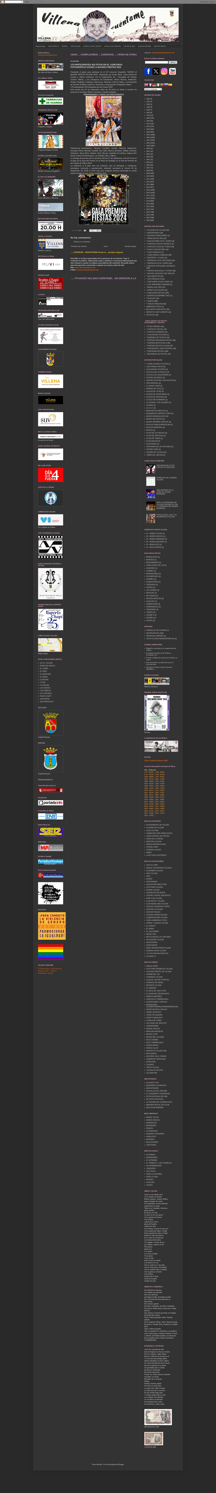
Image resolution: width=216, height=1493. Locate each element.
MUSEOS (65, 46)
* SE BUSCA (151, 298)
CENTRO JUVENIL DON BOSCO (158, 895)
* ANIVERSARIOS (153, 233)
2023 (148, 212)
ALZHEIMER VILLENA (154, 871)
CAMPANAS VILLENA (154, 977)
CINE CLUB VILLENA (154, 898)
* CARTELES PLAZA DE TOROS (158, 247)
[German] (154, 85)
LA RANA (149, 405)
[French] (150, 85)
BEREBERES (151, 1125)
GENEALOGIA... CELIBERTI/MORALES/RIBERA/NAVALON (162, 1006)
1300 (148, 104)
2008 (148, 171)
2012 (148, 182)
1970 (148, 140)
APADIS (149, 879)
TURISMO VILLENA (153, 850)
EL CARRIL (44, 668)
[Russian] (166, 85)
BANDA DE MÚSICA (47, 666)
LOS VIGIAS (151, 1171)
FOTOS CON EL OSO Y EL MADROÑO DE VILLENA (166, 516)
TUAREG (149, 612)
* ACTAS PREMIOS (153, 326)
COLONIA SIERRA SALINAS (156, 915)
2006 (148, 165)
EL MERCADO (45, 674)
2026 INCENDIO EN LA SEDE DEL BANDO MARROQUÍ (165, 492)
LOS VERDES (151, 590)
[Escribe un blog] (93, 230)
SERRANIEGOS (152, 607)
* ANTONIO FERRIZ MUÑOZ (156, 236)
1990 (148, 146)
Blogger (121, 1464)
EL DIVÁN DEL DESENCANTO (157, 994)
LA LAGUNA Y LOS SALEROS (157, 402)
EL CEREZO (151, 926)
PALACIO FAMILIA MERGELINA (158, 425)
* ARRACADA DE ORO (154, 238)
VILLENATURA (151, 1073)
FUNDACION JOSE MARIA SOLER (159, 833)
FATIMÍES (150, 579)
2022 (148, 209)
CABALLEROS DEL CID (155, 565)
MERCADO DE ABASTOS (156, 411)
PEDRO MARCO (152, 1045)
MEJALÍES (150, 593)
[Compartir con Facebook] (97, 230)
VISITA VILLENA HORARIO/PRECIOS (160, 639)
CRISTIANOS (151, 1145)
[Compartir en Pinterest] (100, 230)
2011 (148, 179)
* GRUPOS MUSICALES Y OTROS (159, 271)
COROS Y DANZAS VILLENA (157, 923)
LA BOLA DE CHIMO (154, 1020)
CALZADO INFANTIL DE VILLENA (159, 971)
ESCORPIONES (152, 576)
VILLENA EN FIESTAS (154, 1070)
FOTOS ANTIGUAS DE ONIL (157, 1096)
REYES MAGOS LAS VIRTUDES (158, 937)
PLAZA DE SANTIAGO (154, 436)
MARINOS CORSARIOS (155, 1134)
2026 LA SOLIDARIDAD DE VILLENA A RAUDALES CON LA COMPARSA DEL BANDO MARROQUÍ (167, 505)
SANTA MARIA (151, 945)
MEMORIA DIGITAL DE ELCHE (157, 1105)
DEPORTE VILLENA (153, 985)
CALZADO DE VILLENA (155, 828)
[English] (146, 85)
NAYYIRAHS (151, 596)
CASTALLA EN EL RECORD (156, 1091)
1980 (148, 143)
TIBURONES (151, 609)
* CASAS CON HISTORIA (155, 249)
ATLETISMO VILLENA (154, 887)
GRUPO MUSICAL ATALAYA (156, 1009)
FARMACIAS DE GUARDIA (156, 630)
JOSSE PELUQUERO (154, 1015)
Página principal (40, 46)
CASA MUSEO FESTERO (155, 369)
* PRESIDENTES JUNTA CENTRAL (159, 348)
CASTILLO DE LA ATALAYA (112, 46)
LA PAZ (43, 682)
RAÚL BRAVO (151, 1053)
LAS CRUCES (45, 688)
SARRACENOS (152, 604)
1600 (148, 113)
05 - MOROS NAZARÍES (155, 542)
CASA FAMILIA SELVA (154, 367)
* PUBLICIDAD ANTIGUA (155, 293)
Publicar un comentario (82, 242)
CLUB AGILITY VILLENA (155, 901)
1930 (148, 129)
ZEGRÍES (150, 618)
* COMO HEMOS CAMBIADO (157, 255)
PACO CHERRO (152, 1040)
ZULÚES (149, 620)
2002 (148, 154)
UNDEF (149, 852)
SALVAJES (150, 601)
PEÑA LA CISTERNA (154, 1174)
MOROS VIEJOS (152, 1117)
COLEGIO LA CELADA (154, 909)
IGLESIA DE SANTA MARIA (156, 394)
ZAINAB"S (150, 615)
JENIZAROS (151, 585)
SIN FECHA (150, 315)
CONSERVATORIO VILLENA (157, 917)
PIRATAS (149, 1128)
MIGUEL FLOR (151, 1034)
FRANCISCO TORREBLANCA (157, 999)
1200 (148, 102)
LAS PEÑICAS (45, 691)
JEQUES (149, 587)
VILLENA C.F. (151, 956)
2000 (148, 148)
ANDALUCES (151, 1136)
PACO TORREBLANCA (154, 1042)
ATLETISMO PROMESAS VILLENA (159, 969)
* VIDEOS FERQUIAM (154, 304)
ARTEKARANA (151, 882)
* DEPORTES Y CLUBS (155, 258)
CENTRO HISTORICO (154, 378)
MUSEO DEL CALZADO (155, 1037)
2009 (148, 173)
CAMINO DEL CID (153, 974)
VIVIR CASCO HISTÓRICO (156, 855)
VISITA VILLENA (75, 46)
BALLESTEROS (152, 1142)
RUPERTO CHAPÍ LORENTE (92, 46)
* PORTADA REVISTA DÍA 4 (156, 343)
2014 (148, 187)
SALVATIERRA (151, 942)
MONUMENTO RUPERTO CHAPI (158, 413)
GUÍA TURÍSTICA (53, 46)
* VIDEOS (150, 301)
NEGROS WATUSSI (153, 598)
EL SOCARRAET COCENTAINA (158, 1094)
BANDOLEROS (152, 557)
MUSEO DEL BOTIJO (154, 419)
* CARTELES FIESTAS (154, 329)
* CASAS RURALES (153, 252)
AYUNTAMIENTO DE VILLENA (157, 825)
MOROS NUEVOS (153, 1120)
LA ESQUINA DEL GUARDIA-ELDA (159, 1102)
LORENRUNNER (152, 1026)
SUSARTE (150, 1065)
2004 (148, 160)
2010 (148, 176)
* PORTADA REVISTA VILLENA (158, 346)
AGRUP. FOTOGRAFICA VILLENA (159, 868)
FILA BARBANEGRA (154, 1166)
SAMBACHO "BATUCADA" (156, 1059)
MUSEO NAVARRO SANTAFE (157, 422)
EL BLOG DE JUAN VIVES (156, 991)
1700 (148, 115)
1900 (148, 121)
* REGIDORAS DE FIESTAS (156, 354)
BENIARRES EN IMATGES (156, 1085)
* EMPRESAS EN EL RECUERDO (159, 260)
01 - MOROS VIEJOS (154, 533)
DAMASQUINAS (152, 574)
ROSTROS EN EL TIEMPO (156, 1056)
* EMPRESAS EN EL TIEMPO (157, 263)
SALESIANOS (151, 444)
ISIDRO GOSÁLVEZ (153, 1012)
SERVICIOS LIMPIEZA (154, 636)
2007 (148, 168)
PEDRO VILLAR (152, 1048)
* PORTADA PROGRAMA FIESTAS (159, 340)
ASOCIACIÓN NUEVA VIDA (156, 884)
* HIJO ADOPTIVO (153, 276)
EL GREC (43, 671)
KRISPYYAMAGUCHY (154, 1018)
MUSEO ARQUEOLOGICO (156, 416)
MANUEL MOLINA (153, 1029)
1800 (148, 118)
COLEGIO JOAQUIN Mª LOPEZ (158, 906)
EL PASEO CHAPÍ (153, 386)
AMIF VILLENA (152, 873)
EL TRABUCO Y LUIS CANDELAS (159, 1163)
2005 (148, 162)
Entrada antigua (130, 246)
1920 (148, 126)
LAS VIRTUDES (46, 693)
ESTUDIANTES (152, 1131)
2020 (148, 204)
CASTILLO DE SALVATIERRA (157, 375)
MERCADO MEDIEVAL (154, 1031)
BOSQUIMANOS (152, 562)
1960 (148, 137)
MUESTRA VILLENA (153, 841)
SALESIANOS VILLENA (155, 940)
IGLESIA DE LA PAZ (153, 391)
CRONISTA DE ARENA (154, 982)
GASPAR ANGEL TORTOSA (156, 1002)
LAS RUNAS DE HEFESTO (156, 1023)
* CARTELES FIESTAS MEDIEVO (159, 244)
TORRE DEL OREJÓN (154, 455)
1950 (148, 135)
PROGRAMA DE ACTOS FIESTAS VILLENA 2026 (165, 466)
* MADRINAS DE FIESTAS (156, 337)
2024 (79, 230)
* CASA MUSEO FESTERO (156, 335)
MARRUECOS (151, 1123)
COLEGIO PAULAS (153, 912)
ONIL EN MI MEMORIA (155, 1107)
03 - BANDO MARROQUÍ (155, 539)
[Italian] (158, 85)
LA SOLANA (44, 685)
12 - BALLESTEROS (153, 547)
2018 (148, 198)
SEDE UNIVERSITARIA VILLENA (158, 948)
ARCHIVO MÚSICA (160, 46)
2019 (148, 201)
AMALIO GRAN (152, 966)
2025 (148, 218)
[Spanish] (170, 85)
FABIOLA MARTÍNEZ (154, 996)
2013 (148, 184)
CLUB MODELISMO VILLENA (157, 904)
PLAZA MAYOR (152, 441)
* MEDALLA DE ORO (154, 287)
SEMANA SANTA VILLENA (156, 951)
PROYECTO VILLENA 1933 (156, 1051)
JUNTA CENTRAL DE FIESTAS (157, 836)
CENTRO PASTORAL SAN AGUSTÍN (160, 380)
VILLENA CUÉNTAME (144, 46)
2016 (148, 193)
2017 (148, 195)
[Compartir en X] (95, 230)
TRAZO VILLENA (152, 1067)
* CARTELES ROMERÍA (155, 332)
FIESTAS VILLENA (129, 46)
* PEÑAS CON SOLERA (155, 290)
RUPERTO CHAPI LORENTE (157, 312)
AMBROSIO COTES (153, 307)
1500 (148, 110)
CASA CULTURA (152, 830)
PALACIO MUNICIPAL (154, 427)
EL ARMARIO (151, 988)
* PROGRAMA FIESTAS (155, 351)
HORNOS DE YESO (153, 389)
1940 (148, 132)
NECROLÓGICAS (152, 633)
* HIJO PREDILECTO (154, 279)
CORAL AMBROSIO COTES (156, 920)
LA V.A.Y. (149, 408)
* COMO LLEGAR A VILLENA (157, 364)
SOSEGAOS (151, 1062)
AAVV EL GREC (152, 865)
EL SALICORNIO (152, 931)
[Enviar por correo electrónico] (90, 230)
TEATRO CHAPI (152, 449)
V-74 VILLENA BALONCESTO (157, 953)
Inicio (106, 246)
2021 (148, 206)
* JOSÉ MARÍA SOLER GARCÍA (158, 282)
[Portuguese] (162, 85)
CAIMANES (150, 568)
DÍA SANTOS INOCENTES (156, 309)
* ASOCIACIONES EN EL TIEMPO (159, 241)
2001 (148, 151)
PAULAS (149, 430)
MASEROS (150, 1139)
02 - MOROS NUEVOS (154, 536)
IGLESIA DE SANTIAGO (155, 397)
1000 (148, 99)
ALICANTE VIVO (152, 1083)
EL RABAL (44, 677)
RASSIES (150, 1179)
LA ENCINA (44, 680)
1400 (148, 107)
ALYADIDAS (150, 1155)
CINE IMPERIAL (152, 383)
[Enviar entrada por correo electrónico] (84, 230)
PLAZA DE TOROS (153, 438)
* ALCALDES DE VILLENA (156, 230)
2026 (148, 220)
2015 (148, 190)
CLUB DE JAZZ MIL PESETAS (157, 980)
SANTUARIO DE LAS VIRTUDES (158, 447)
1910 (148, 124)
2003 (148, 157)
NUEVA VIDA (151, 934)
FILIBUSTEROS (152, 582)
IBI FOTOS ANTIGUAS (154, 1099)
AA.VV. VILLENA (46, 663)
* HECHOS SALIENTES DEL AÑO (158, 273)
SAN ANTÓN (44, 699)
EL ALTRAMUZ (151, 1160)
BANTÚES (150, 560)
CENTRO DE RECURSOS (155, 893)
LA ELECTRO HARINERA (155, 400)
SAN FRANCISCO (46, 702)
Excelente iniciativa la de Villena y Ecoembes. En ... (158, 654)
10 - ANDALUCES (152, 544)
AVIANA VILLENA (152, 890)
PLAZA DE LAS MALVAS (155, 433)
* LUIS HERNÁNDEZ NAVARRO (158, 284)
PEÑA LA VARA (152, 1177)
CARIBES (150, 571)
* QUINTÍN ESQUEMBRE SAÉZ (158, 296)
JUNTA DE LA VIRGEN (154, 839)
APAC (148, 876)
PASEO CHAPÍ (45, 696)
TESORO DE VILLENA (154, 452)
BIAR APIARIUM (152, 1088)
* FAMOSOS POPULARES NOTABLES (160, 266)
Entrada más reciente (79, 246)
